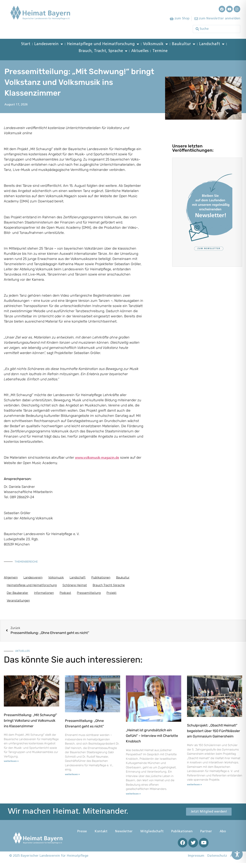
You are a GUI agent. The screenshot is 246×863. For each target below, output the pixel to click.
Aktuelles (140, 51)
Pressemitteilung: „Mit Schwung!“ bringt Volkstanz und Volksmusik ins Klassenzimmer (30, 720)
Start (25, 44)
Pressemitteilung (89, 593)
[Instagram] (237, 9)
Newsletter (124, 831)
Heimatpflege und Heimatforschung (101, 44)
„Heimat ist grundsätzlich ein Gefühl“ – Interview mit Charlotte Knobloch (152, 735)
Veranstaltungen (18, 600)
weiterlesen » (11, 761)
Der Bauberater (17, 593)
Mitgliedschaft (152, 831)
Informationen (44, 593)
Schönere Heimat (74, 585)
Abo (223, 831)
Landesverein (46, 44)
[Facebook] (222, 9)
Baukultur (181, 44)
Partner (206, 831)
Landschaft (209, 44)
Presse (82, 831)
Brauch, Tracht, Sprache (101, 51)
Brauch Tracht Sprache (109, 585)
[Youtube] (229, 9)
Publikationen (100, 577)
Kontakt (101, 831)
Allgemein (11, 577)
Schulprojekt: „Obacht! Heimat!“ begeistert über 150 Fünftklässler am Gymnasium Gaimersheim (213, 731)
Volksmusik (153, 44)
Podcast (65, 593)
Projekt (111, 593)
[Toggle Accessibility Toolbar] (237, 854)
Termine (160, 51)
